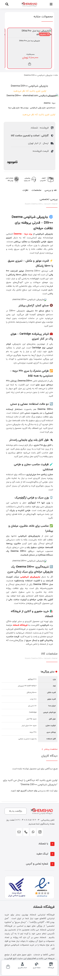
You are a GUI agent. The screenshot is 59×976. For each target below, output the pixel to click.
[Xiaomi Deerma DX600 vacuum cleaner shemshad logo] (29, 96)
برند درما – (26, 234)
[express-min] (47, 175)
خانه (56, 75)
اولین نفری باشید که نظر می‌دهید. (29, 91)
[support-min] (29, 175)
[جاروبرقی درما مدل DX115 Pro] (29, 30)
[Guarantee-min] (12, 175)
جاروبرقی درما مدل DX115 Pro (29, 41)
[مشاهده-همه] (29, 2)
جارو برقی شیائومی (38, 107)
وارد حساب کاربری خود (26, 790)
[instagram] (40, 832)
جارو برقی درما (14, 107)
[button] (29, 843)
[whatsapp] (33, 832)
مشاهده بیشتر (50, 749)
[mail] (19, 832)
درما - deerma (49, 103)
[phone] (26, 832)
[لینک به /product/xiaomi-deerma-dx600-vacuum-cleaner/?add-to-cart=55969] (29, 64)
